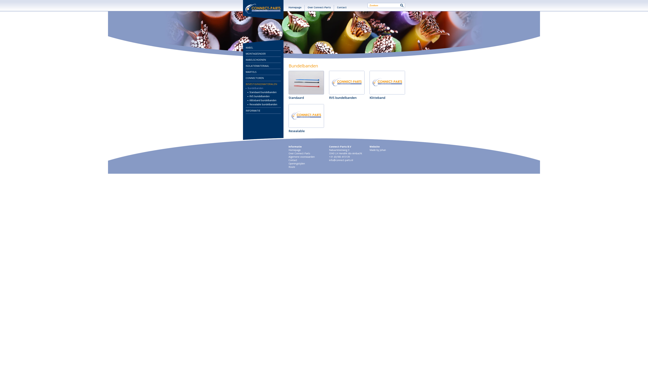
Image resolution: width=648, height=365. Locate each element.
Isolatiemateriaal (257, 65)
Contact (342, 7)
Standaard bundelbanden (263, 92)
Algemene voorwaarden (302, 156)
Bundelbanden (255, 88)
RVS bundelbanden (259, 96)
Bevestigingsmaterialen (261, 84)
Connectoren (255, 78)
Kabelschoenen (256, 59)
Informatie (253, 110)
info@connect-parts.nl (341, 160)
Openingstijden (297, 163)
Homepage (295, 7)
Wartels (251, 72)
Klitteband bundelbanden (262, 100)
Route (292, 166)
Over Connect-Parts (319, 7)
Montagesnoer (256, 53)
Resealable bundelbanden (263, 104)
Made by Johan (378, 150)
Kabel (249, 47)
